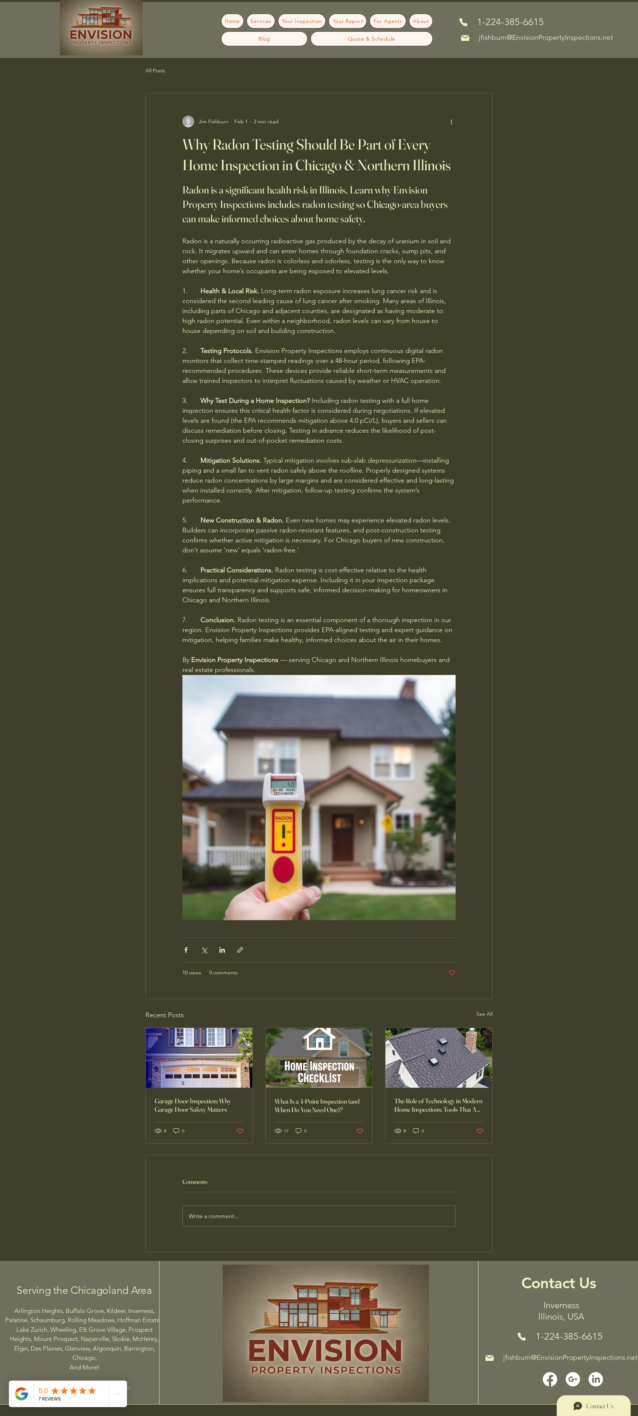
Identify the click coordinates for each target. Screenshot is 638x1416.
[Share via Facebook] (185, 949)
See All (484, 1014)
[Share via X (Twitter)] (203, 949)
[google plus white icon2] (573, 1379)
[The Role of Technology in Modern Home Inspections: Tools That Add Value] (438, 1058)
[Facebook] (550, 1379)
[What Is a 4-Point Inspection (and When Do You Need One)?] (319, 1058)
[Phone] (463, 22)
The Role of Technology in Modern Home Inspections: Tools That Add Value (438, 1105)
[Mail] (465, 38)
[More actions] (451, 121)
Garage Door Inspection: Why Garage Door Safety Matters (193, 1105)
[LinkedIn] (596, 1379)
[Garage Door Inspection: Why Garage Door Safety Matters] (199, 1058)
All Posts (155, 70)
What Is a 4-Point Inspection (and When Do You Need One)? (317, 1105)
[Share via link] (240, 949)
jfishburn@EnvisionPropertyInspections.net (546, 37)
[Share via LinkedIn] (222, 949)
